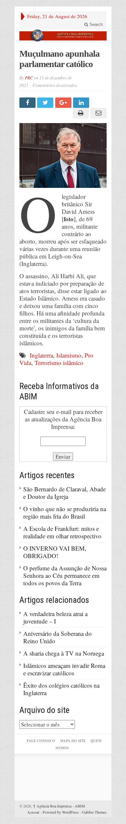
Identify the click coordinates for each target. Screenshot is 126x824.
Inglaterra (41, 355)
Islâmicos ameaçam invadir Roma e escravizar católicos (64, 669)
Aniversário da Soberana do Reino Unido (57, 637)
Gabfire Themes (94, 812)
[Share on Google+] (64, 102)
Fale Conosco (41, 740)
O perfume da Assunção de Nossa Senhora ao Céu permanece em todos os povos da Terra (65, 575)
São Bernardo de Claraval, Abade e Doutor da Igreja (64, 492)
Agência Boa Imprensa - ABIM (59, 805)
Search (95, 24)
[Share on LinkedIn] (82, 102)
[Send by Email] (98, 113)
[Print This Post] (80, 113)
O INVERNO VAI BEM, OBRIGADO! (54, 552)
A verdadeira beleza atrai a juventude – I (55, 617)
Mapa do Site (73, 740)
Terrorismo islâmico (59, 363)
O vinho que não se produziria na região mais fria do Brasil (64, 512)
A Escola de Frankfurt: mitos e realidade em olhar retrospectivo (62, 532)
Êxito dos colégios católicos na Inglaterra (61, 689)
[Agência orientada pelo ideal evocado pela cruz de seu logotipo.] (63, 35)
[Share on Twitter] (46, 102)
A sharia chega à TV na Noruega (63, 653)
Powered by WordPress (61, 812)
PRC (29, 78)
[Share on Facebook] (28, 102)
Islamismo (68, 355)
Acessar (33, 812)
